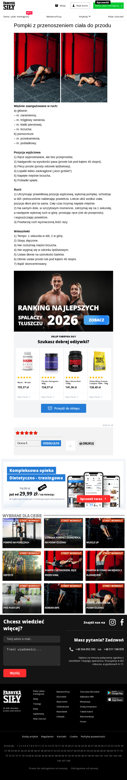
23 (79, 745)
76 (16, 755)
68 (108, 750)
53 (58, 750)
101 (101, 755)
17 (59, 745)
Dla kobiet (61, 696)
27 (92, 745)
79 (26, 755)
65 (98, 750)
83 (39, 755)
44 (28, 750)
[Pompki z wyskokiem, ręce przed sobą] (63, 566)
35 (118, 745)
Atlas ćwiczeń (116, 16)
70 (114, 750)
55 (65, 750)
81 (33, 755)
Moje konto (62, 701)
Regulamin (47, 736)
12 (42, 745)
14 (49, 745)
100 (97, 755)
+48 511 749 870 (114, 649)
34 (115, 745)
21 (72, 745)
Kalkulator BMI (87, 696)
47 (38, 750)
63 (91, 750)
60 (81, 750)
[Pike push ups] (22, 598)
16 (56, 745)
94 (76, 755)
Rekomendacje (87, 716)
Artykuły (84, 16)
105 (120, 755)
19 (65, 745)
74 (10, 755)
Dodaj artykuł (30, 736)
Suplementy (38, 713)
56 (68, 750)
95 (79, 755)
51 (52, 750)
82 (36, 755)
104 (115, 755)
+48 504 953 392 (85, 649)
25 (85, 745)
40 (15, 750)
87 (53, 755)
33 (112, 745)
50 (48, 750)
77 (20, 755)
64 (95, 750)
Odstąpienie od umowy (84, 768)
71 (118, 750)
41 (19, 750)
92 (69, 755)
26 (89, 745)
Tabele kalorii (86, 711)
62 (88, 750)
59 (78, 750)
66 (101, 750)
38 (9, 750)
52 (55, 750)
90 (63, 755)
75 (13, 755)
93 (72, 755)
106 (59, 760)
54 (62, 750)
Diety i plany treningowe (38, 692)
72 (121, 750)
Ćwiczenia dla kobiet (90, 691)
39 (12, 750)
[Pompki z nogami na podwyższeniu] (105, 598)
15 (52, 745)
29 (99, 745)
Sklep (35, 698)
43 (25, 750)
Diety (35, 708)
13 (46, 745)
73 (6, 755)
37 (5, 750)
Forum (83, 721)
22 (75, 745)
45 (32, 750)
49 (45, 750)
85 (46, 755)
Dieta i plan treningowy (17, 16)
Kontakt (61, 736)
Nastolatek (62, 711)
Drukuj (88, 443)
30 (102, 745)
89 (59, 755)
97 (86, 755)
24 (82, 745)
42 (22, 750)
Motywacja (85, 701)
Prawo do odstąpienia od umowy (48, 768)
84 (43, 755)
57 (71, 750)
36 (122, 745)
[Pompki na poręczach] (22, 533)
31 (105, 745)
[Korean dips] (63, 598)
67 (105, 750)
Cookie (74, 736)
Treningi (37, 703)
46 (35, 750)
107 (63, 760)
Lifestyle (60, 716)
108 (68, 760)
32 (108, 745)
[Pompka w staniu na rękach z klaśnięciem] (105, 566)
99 (92, 755)
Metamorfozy (54, 16)
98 (89, 755)
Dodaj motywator (88, 706)
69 (111, 750)
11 (39, 745)
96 (82, 755)
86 (49, 755)
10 (36, 745)
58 (75, 750)
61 (85, 750)
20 (69, 745)
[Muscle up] (105, 533)
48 (42, 750)
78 (23, 755)
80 (29, 755)
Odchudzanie (63, 706)
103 (110, 755)
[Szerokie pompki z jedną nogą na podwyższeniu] (63, 533)
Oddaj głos (51, 443)
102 (106, 755)
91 (66, 755)
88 (56, 755)
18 (62, 745)
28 (95, 745)
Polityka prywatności (93, 736)
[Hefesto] (22, 566)
